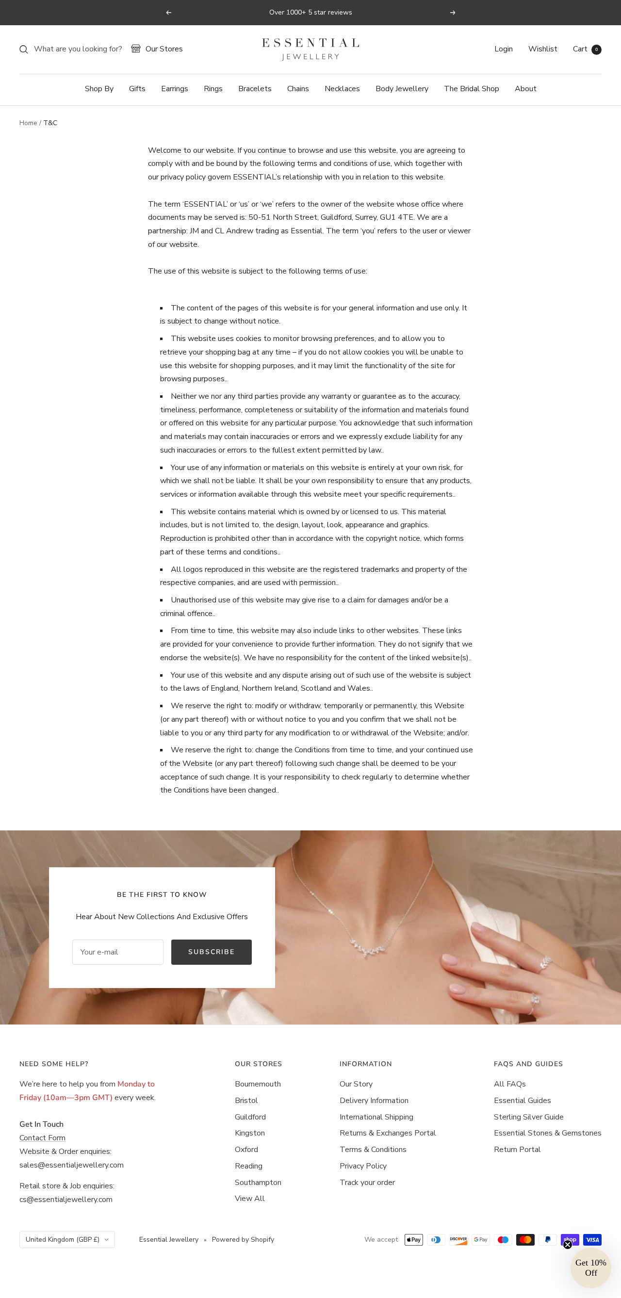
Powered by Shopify (243, 1239)
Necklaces (342, 88)
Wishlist (542, 49)
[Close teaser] (567, 1244)
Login (503, 49)
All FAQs (510, 1084)
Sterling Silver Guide (529, 1117)
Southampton (258, 1182)
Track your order (367, 1182)
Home (28, 123)
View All (250, 1198)
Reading (248, 1166)
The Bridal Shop (471, 88)
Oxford (246, 1149)
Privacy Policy (363, 1166)
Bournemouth (258, 1084)
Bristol (246, 1100)
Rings (213, 88)
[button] (591, 1268)
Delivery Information (374, 1100)
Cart (585, 49)
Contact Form (42, 1138)
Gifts (137, 88)
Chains (298, 88)
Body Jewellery (402, 88)
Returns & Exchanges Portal (388, 1133)
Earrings (174, 88)
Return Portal (517, 1149)
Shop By (99, 88)
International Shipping (376, 1117)
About (526, 88)
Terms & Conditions (373, 1149)
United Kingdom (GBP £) (62, 1239)
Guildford (250, 1117)
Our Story (356, 1084)
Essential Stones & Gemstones (548, 1133)
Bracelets (255, 88)
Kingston (250, 1133)
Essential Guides (522, 1100)
